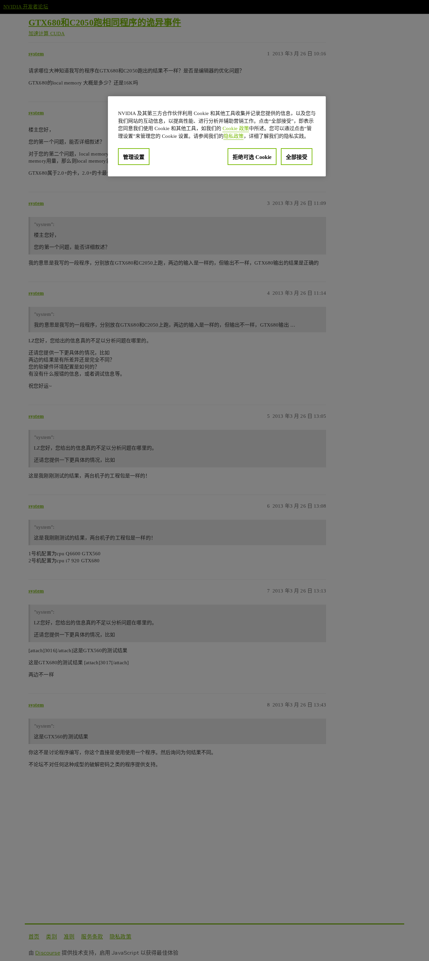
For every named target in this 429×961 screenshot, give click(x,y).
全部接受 (296, 157)
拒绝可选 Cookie (252, 157)
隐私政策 (234, 135)
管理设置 (133, 157)
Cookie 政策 (236, 128)
